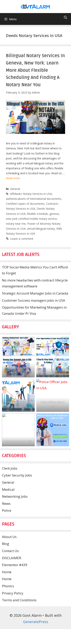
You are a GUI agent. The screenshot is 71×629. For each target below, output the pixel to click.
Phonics (8, 586)
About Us (9, 536)
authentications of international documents (33, 199)
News (6, 503)
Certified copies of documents (25, 204)
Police (6, 510)
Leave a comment (21, 239)
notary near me (16, 223)
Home (6, 572)
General (15, 189)
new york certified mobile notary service (31, 219)
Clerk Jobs (9, 468)
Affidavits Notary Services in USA (31, 194)
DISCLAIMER (11, 558)
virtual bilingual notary (41, 228)
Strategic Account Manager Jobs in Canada (35, 293)
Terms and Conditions (19, 600)
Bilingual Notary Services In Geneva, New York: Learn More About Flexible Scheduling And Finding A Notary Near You (35, 70)
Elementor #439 (14, 565)
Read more (13, 178)
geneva (54, 214)
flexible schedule (37, 214)
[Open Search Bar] (65, 17)
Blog (5, 543)
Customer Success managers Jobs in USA (33, 300)
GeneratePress (35, 621)
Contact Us (10, 550)
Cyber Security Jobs (17, 475)
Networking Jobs (15, 496)
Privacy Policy (12, 593)
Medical (8, 489)
